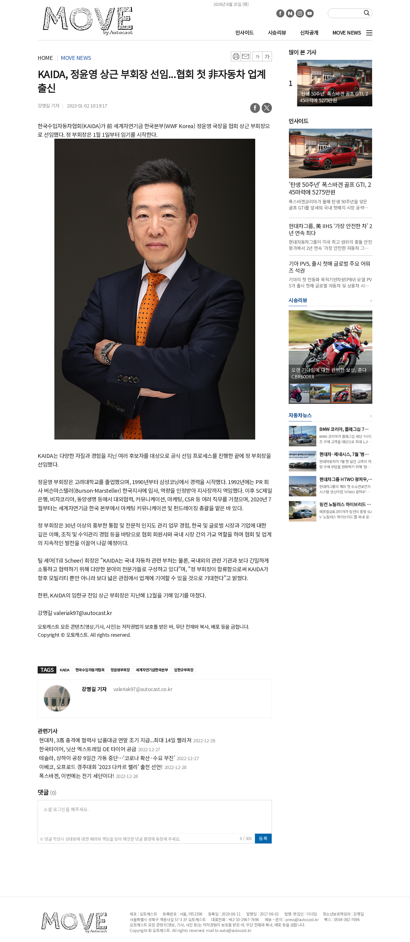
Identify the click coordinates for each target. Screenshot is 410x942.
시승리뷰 (277, 32)
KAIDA (64, 669)
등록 (263, 838)
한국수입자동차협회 (90, 669)
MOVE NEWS (346, 32)
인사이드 (244, 32)
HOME (45, 57)
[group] (330, 346)
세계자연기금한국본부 (152, 669)
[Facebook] (255, 110)
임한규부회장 (183, 669)
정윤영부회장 (120, 669)
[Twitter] (267, 110)
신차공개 (309, 32)
